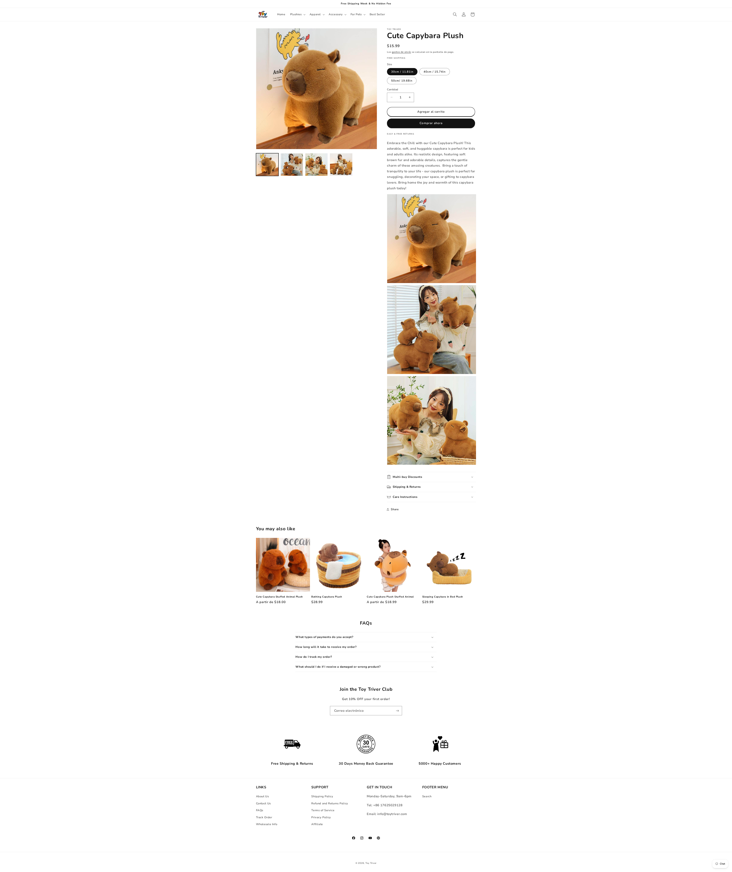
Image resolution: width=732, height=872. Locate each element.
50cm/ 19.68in (401, 80)
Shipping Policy (322, 796)
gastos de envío (401, 51)
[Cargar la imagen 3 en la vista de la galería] (316, 164)
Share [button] (395, 509)
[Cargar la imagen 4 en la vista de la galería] (341, 164)
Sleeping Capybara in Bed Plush (442, 596)
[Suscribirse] (397, 710)
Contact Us (263, 803)
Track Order (264, 817)
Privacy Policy (321, 817)
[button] (297, 14)
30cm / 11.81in (402, 71)
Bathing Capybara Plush (326, 596)
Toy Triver (370, 863)
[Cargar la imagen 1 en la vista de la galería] (267, 164)
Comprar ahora (431, 123)
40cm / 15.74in (435, 71)
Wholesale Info (266, 824)
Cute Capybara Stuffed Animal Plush (279, 596)
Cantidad (392, 89)
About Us (262, 796)
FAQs (259, 810)
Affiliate (317, 824)
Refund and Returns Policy (329, 803)
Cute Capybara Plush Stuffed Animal (390, 596)
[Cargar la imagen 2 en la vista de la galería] (292, 164)
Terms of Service (322, 810)
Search (427, 796)
